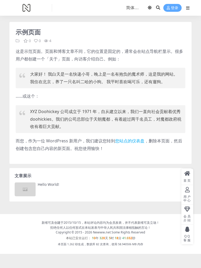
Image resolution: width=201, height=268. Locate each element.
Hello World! (48, 184)
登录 (174, 8)
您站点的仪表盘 (129, 141)
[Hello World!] (25, 189)
